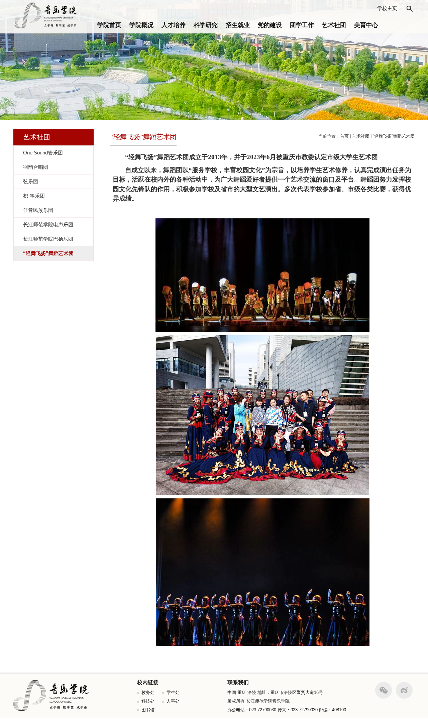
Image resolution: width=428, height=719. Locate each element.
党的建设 (270, 25)
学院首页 (109, 25)
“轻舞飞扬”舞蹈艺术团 (394, 136)
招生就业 (238, 25)
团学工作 (302, 25)
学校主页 (387, 8)
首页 (344, 136)
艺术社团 (334, 25)
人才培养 (174, 25)
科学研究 (206, 25)
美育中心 (366, 25)
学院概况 (141, 25)
